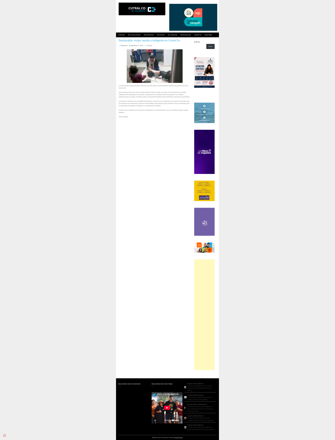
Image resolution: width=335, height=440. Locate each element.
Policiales (161, 35)
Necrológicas (185, 35)
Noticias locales (134, 35)
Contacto (198, 35)
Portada (121, 35)
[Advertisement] (204, 314)
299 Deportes (149, 35)
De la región (172, 35)
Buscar (197, 42)
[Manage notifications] (4, 435)
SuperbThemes (178, 437)
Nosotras (208, 35)
